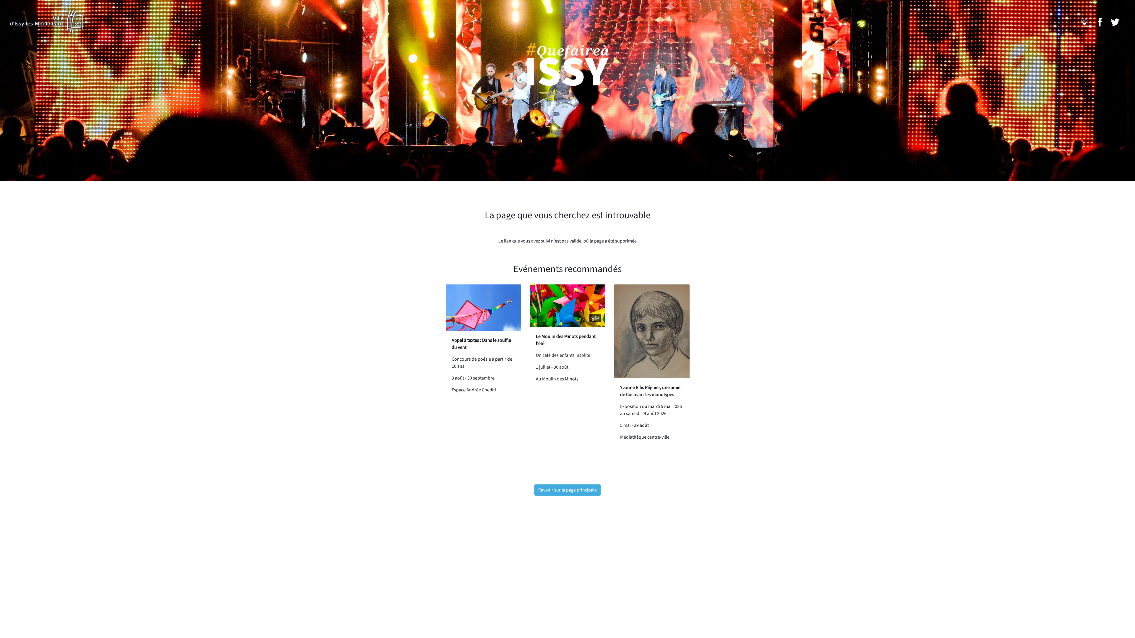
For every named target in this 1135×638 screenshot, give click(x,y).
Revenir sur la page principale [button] (567, 490)
